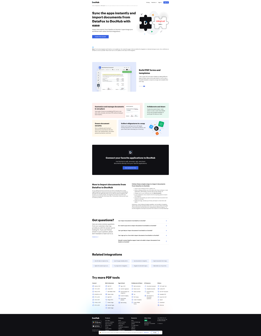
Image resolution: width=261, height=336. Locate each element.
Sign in (159, 2)
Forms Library (108, 328)
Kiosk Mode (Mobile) (123, 299)
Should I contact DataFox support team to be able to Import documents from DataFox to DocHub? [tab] (139, 241)
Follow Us (161, 323)
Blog (132, 320)
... (146, 332)
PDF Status (136, 297)
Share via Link (137, 289)
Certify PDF (162, 289)
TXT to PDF (97, 289)
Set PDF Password (164, 291)
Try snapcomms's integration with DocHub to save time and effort (122, 265)
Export (161, 299)
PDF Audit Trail (163, 286)
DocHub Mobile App (135, 322)
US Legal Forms (134, 325)
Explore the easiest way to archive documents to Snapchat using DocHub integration (102, 265)
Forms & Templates (109, 322)
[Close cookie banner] (161, 332)
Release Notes (121, 330)
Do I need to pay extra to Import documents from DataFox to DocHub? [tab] (137, 225)
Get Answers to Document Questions (150, 297)
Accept (154, 332)
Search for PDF (163, 297)
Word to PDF (97, 286)
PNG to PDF (97, 291)
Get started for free (130, 168)
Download (162, 302)
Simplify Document (151, 289)
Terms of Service (122, 322)
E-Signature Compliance (123, 327)
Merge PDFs (110, 299)
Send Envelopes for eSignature (125, 292)
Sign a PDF (123, 286)
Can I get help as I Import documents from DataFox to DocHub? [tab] (135, 230)
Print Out (162, 305)
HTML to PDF (98, 302)
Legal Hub (120, 325)
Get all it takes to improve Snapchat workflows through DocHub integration (102, 261)
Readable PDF (163, 294)
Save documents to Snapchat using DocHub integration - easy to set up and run (141, 261)
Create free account (100, 36)
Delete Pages (111, 308)
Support (120, 328)
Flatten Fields (110, 294)
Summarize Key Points (150, 292)
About (119, 320)
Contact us (95, 237)
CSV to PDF (97, 299)
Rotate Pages (111, 302)
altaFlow (133, 328)
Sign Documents (108, 323)
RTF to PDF (97, 305)
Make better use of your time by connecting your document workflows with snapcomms (161, 265)
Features (153, 2)
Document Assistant (151, 286)
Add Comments (137, 286)
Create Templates (138, 299)
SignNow (133, 327)
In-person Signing (124, 295)
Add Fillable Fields (111, 291)
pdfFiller (133, 323)
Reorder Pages (111, 305)
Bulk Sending (123, 302)
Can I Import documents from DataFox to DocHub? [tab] (132, 220)
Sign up (166, 2)
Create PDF (110, 289)
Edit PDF (109, 286)
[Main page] (95, 2)
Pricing (148, 2)
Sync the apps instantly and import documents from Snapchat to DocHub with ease (122, 261)
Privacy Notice (121, 323)
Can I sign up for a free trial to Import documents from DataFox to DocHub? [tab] (138, 235)
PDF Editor (107, 320)
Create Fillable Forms (137, 303)
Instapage (133, 330)
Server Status (108, 325)
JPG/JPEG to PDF (98, 294)
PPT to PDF (97, 297)
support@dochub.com (161, 318)
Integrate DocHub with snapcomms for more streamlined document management (141, 265)
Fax (134, 294)
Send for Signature (125, 289)
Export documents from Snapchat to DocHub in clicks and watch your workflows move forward (161, 261)
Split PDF (110, 297)
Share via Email (137, 291)
